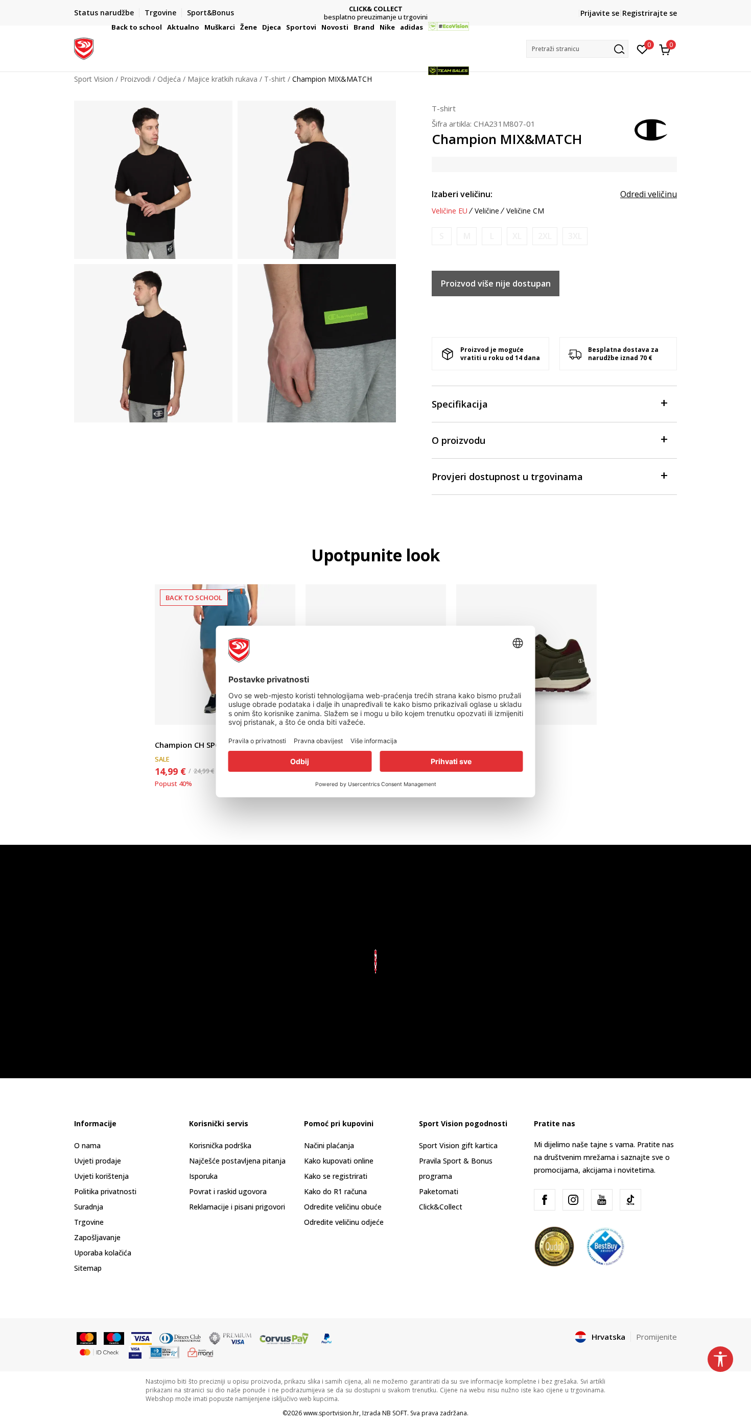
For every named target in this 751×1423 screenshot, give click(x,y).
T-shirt (444, 108)
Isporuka (203, 1176)
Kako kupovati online (338, 1161)
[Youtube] (602, 1200)
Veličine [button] (487, 211)
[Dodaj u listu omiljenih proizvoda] (583, 711)
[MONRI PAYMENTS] (200, 1351)
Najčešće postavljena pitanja (237, 1161)
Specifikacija (460, 404)
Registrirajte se (649, 13)
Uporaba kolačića (102, 1253)
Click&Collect (440, 1207)
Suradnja (88, 1207)
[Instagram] (573, 1200)
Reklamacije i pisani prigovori (237, 1207)
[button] (163, 27)
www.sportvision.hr (331, 1413)
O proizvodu (458, 440)
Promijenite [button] (656, 1337)
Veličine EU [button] (449, 211)
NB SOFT (394, 1413)
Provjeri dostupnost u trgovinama (507, 476)
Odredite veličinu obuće (343, 1207)
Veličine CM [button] (525, 211)
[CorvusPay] (284, 1337)
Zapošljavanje (97, 1237)
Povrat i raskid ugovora (228, 1191)
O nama (87, 1145)
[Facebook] (544, 1200)
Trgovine (89, 1222)
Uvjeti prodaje (97, 1161)
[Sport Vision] (83, 47)
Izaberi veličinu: (462, 194)
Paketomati (438, 1191)
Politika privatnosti (105, 1191)
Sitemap (88, 1268)
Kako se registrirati (335, 1176)
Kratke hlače (175, 733)
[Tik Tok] (630, 1200)
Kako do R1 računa (335, 1191)
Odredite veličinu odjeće (344, 1222)
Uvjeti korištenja (101, 1176)
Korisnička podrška (220, 1145)
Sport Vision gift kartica (458, 1145)
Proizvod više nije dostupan (496, 283)
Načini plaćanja (329, 1145)
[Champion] (651, 128)
